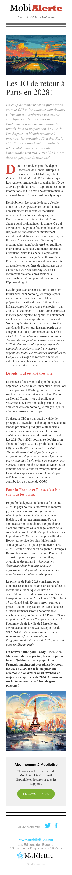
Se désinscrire (36, 864)
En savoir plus (36, 793)
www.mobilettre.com (36, 839)
